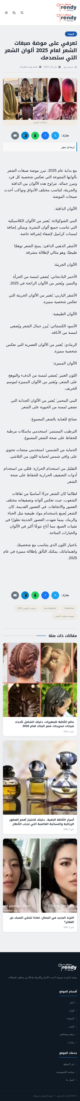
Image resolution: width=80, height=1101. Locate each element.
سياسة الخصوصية (65, 1072)
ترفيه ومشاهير (67, 1034)
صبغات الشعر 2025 (26, 608)
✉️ (15, 135)
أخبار (72, 1002)
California (69, 608)
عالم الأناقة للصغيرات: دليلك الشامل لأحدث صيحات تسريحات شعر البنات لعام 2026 (44, 724)
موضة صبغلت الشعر (64, 616)
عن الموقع (69, 1064)
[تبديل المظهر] (14, 12)
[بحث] (22, 12)
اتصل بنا (70, 1079)
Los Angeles (50, 608)
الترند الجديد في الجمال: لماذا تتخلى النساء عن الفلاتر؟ (42, 920)
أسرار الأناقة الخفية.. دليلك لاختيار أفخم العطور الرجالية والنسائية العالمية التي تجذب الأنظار (41, 822)
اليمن (71, 1026)
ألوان (71, 1010)
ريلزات (71, 1042)
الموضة (71, 34)
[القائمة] (6, 12)
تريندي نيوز (68, 67)
